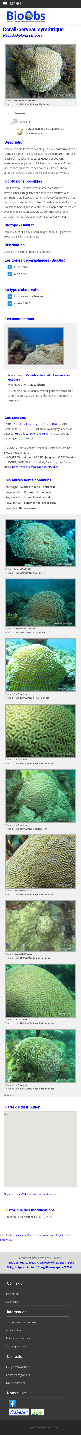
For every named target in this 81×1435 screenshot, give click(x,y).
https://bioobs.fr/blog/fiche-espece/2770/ (43, 1267)
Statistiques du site (17, 1346)
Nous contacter (15, 1383)
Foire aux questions (18, 1338)
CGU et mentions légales (21, 1322)
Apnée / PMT (22, 303)
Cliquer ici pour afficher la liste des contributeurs (30, 1194)
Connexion (12, 1301)
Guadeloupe (21, 267)
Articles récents (15, 1330)
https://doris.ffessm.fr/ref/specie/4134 (35, 467)
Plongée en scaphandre (28, 296)
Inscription (12, 1294)
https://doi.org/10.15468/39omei (33, 433)
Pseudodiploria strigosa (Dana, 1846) (36, 424)
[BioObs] (23, 15)
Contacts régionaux (18, 1375)
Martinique (20, 274)
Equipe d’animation (17, 1367)
